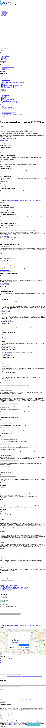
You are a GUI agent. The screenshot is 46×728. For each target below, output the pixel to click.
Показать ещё (3, 104)
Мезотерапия (5, 83)
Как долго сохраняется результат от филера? (8, 439)
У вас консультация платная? (5, 427)
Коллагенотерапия (6, 80)
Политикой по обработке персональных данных (32, 200)
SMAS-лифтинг (5, 106)
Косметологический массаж (8, 67)
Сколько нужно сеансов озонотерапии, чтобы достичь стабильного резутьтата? (14, 385)
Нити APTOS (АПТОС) (7, 77)
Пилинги (4, 69)
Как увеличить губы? (4, 466)
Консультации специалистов (8, 87)
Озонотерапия (5, 57)
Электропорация (5, 100)
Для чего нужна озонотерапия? (6, 433)
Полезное (4, 14)
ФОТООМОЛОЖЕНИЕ (7, 107)
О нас (3, 7)
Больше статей (3, 591)
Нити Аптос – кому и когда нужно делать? (8, 449)
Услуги (3, 8)
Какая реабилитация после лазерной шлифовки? (9, 417)
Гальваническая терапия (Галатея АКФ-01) (11, 102)
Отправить (2, 202)
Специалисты (5, 12)
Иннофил (4, 98)
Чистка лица (4, 68)
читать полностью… (4, 497)
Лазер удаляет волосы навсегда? (6, 423)
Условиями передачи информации (14, 200)
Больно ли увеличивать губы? (6, 455)
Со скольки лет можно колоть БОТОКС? (7, 477)
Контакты (4, 15)
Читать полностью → (6, 310)
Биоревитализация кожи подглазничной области (12, 85)
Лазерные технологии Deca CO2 (9, 112)
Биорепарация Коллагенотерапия (9, 86)
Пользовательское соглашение (6, 660)
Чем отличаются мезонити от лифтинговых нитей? (9, 403)
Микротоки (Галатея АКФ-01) (8, 99)
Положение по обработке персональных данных (10, 715)
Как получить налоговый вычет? (6, 472)
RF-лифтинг (4, 58)
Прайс (3, 9)
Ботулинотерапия (6, 81)
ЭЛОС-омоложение (6, 109)
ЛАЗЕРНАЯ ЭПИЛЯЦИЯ (7, 110)
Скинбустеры (5, 84)
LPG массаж (4, 59)
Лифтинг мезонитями (6, 79)
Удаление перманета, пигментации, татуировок (12, 114)
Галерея (4, 11)
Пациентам (4, 13)
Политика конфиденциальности (6, 662)
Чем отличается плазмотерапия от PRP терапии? (9, 409)
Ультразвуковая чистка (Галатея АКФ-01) (10, 101)
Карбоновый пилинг (6, 113)
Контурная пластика (6, 76)
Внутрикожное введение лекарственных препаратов (13, 82)
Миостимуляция (5, 55)
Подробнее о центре (4, 140)
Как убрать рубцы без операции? (6, 390)
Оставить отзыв (7, 580)
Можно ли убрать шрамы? (5, 443)
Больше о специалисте (4, 219)
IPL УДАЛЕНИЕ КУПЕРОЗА (8, 108)
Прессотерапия (5, 56)
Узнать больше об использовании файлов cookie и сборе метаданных (21, 724)
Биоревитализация (6, 75)
